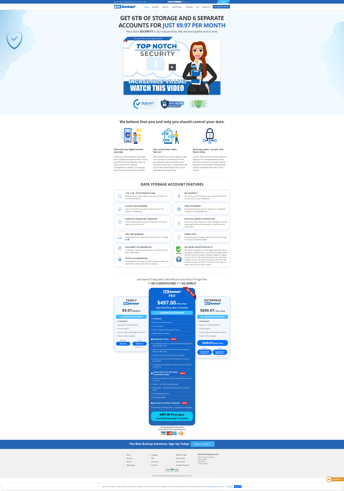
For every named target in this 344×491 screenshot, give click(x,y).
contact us (206, 7)
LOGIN (223, 2)
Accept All (238, 486)
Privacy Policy (180, 458)
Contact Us (155, 462)
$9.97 (123, 344)
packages (189, 7)
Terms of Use (180, 462)
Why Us (129, 462)
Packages (154, 455)
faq (197, 7)
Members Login (181, 455)
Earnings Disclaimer (182, 465)
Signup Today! (201, 444)
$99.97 (139, 344)
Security (129, 458)
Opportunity (177, 7)
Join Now (154, 465)
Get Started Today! (221, 7)
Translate (193, 1)
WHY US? (165, 7)
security (155, 7)
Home (146, 7)
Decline (229, 486)
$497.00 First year (172, 416)
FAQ (152, 458)
